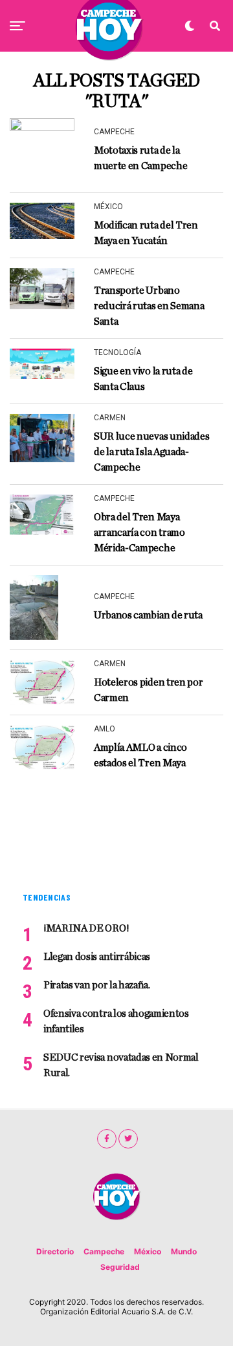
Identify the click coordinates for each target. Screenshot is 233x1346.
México (147, 1251)
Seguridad (120, 1267)
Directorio (55, 1251)
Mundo (184, 1251)
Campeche (103, 1251)
